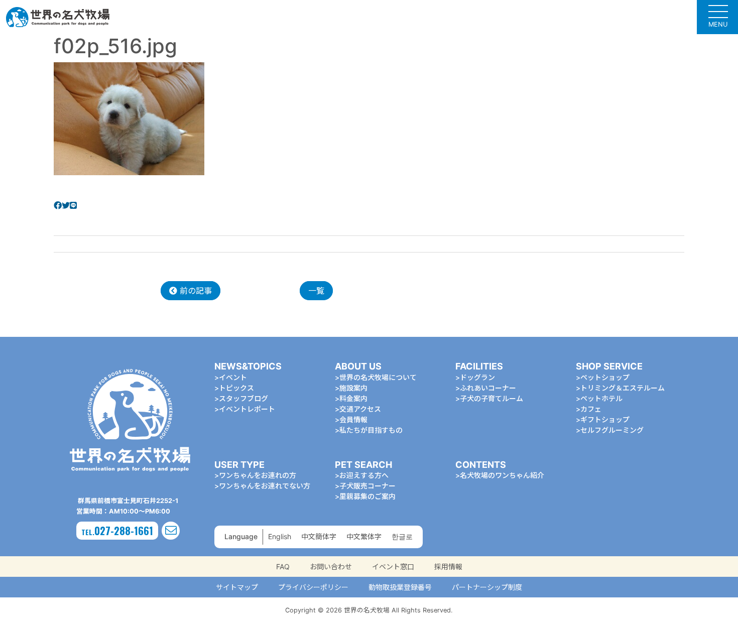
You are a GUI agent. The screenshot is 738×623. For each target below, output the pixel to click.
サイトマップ (237, 587)
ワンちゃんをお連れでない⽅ (264, 485)
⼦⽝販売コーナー (367, 485)
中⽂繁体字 (364, 536)
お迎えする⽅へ (364, 475)
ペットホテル (601, 398)
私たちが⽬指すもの (371, 430)
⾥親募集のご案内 (367, 496)
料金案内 (353, 398)
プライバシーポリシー (313, 587)
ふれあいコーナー (488, 388)
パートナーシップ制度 (487, 587)
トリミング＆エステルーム (622, 388)
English (279, 536)
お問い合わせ (331, 566)
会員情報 (353, 419)
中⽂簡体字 (318, 536)
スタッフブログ (243, 398)
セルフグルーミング (612, 430)
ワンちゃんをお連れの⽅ (257, 475)
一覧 (316, 291)
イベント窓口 (393, 566)
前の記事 (194, 291)
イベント (233, 377)
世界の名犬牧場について (378, 377)
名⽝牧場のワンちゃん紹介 (502, 475)
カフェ (590, 409)
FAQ (283, 566)
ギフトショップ (605, 419)
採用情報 (448, 566)
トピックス (236, 388)
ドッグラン (477, 377)
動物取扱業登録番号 (400, 587)
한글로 (402, 536)
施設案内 (353, 388)
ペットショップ (605, 377)
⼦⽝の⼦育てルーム (491, 398)
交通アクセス (360, 409)
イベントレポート (247, 409)
